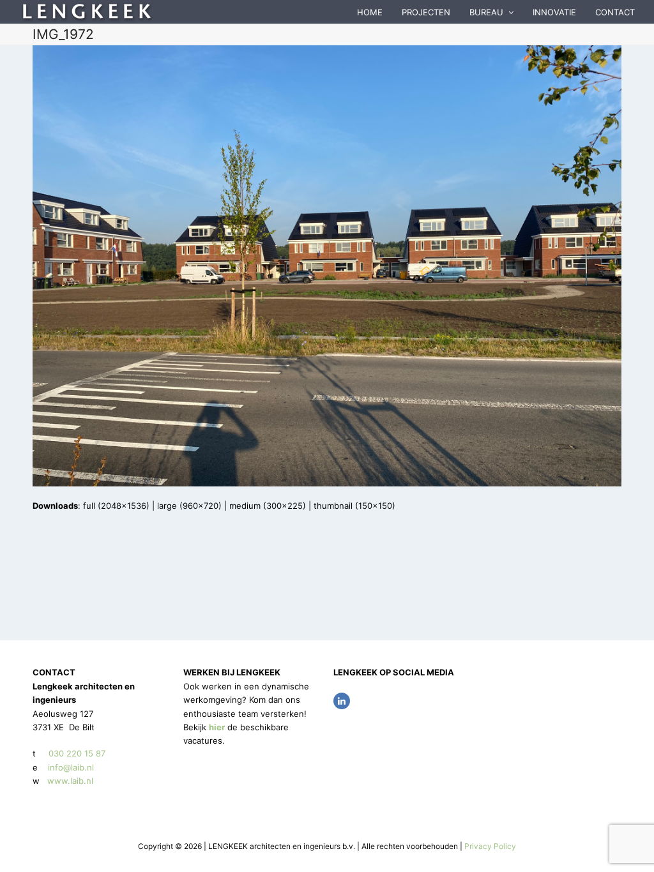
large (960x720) (189, 505)
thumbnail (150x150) (354, 505)
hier (217, 727)
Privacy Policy (490, 846)
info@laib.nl (71, 767)
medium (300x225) (267, 505)
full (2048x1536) (116, 505)
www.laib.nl (69, 781)
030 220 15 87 (77, 753)
